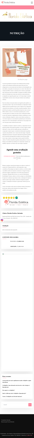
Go (30, 404)
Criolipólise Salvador (5, 420)
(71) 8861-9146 (20, 246)
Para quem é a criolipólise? (8, 390)
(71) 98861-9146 (20, 241)
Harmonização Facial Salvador (7, 421)
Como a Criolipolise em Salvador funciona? (12, 396)
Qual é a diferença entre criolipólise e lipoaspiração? (14, 393)
